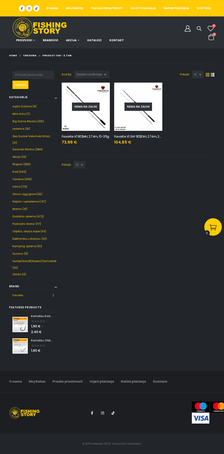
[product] (20, 324)
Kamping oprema (24, 246)
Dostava (204, 8)
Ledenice (18, 129)
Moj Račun (74, 8)
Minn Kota (19, 114)
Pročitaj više (103, 90)
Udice (16, 186)
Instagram (102, 413)
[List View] (213, 74)
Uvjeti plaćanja (143, 8)
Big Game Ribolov (24, 121)
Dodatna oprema (24, 216)
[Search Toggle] (199, 28)
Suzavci (17, 253)
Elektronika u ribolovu (26, 239)
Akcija (71, 40)
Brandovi (50, 40)
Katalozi (94, 40)
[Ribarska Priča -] (39, 27)
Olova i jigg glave (24, 194)
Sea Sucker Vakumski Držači (31, 136)
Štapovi (17, 164)
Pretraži (20, 85)
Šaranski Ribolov (23, 149)
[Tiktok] (36, 8)
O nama (52, 8)
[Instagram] (29, 8)
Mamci (17, 209)
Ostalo (16, 274)
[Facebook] (22, 8)
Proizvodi (24, 40)
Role (15, 172)
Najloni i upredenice (25, 201)
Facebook (92, 413)
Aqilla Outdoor (22, 106)
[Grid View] (208, 74)
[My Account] (188, 28)
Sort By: (67, 74)
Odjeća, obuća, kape (26, 231)
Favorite (17, 295)
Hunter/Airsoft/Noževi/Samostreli (34, 261)
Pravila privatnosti (107, 8)
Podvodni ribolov (23, 224)
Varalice (18, 179)
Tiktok (113, 413)
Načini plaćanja (176, 8)
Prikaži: (185, 74)
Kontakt (116, 40)
